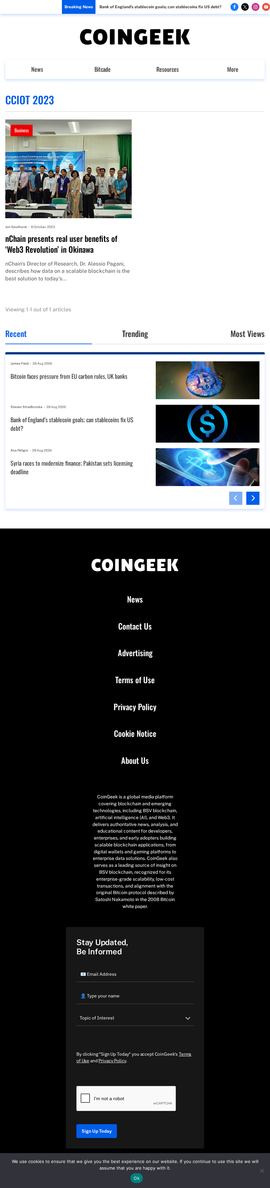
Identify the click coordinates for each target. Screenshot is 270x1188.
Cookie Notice (135, 733)
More (232, 69)
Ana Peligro (19, 450)
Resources (167, 69)
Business (21, 130)
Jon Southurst (16, 227)
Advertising (135, 653)
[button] (235, 498)
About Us (135, 760)
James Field (20, 363)
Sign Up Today (97, 1131)
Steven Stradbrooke (26, 407)
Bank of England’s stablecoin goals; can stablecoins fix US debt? (160, 7)
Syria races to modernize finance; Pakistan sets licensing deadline (72, 467)
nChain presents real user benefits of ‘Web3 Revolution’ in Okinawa (61, 244)
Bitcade (102, 69)
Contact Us (135, 626)
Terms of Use (135, 679)
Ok (137, 1178)
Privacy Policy (135, 706)
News (37, 69)
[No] (261, 1170)
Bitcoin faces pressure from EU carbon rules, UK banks (69, 376)
